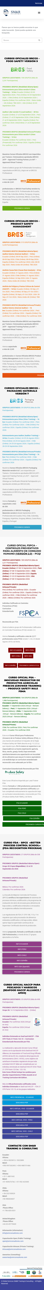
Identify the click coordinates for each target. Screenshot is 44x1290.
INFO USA (28, 656)
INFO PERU (29, 650)
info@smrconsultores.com (12, 1233)
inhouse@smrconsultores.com (14, 1249)
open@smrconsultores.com (12, 1241)
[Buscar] (39, 40)
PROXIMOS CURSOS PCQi (29, 665)
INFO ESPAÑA (10, 665)
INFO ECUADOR (16, 650)
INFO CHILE (16, 656)
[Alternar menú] (39, 12)
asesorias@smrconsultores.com (14, 1257)
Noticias (38, 3)
